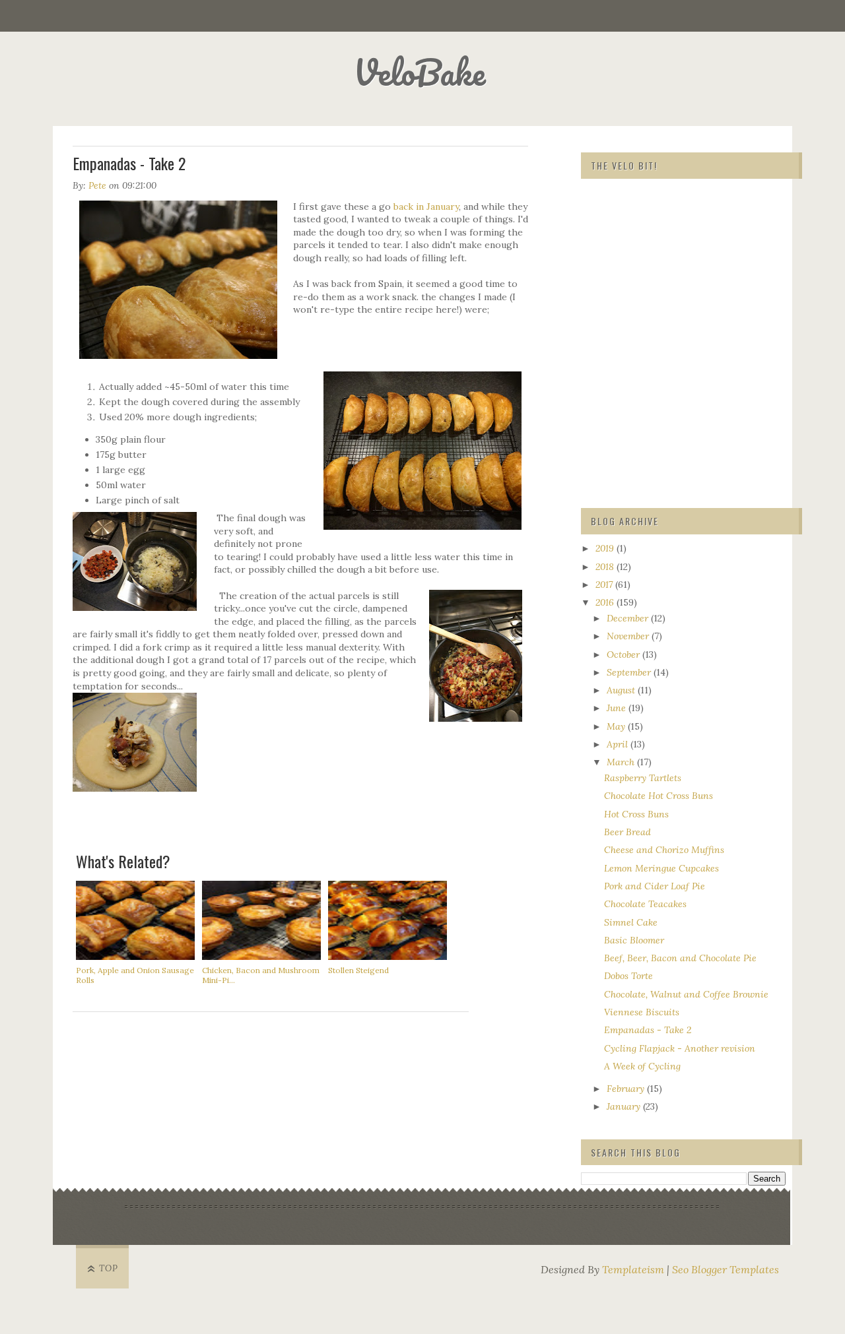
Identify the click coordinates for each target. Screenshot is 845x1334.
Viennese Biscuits (641, 1012)
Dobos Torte (628, 976)
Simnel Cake (631, 922)
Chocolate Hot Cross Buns (658, 796)
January (625, 1106)
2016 (606, 602)
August (622, 690)
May (617, 726)
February (627, 1089)
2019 (606, 548)
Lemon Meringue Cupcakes (661, 868)
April (618, 744)
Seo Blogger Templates (725, 1269)
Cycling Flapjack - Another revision (679, 1048)
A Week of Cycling (642, 1066)
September (630, 672)
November (629, 636)
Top (108, 1268)
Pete (97, 185)
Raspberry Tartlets (642, 778)
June (617, 708)
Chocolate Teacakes (645, 904)
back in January (426, 206)
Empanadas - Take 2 (647, 1030)
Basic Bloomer (634, 940)
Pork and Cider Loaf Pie (654, 886)
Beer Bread (627, 832)
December (629, 618)
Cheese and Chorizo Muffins (664, 850)
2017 (605, 584)
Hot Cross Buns (636, 814)
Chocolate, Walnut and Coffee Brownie (686, 994)
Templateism (633, 1269)
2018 (606, 567)
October (624, 654)
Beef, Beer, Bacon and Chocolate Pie (680, 958)
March (622, 762)
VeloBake (419, 72)
